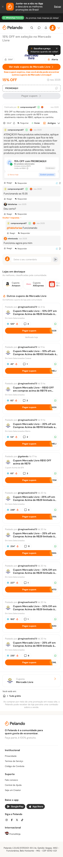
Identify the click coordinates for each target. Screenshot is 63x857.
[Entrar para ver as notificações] (46, 28)
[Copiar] (56, 88)
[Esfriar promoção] (4, 123)
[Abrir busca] (32, 28)
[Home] (4, 696)
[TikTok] (23, 820)
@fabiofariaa (14, 228)
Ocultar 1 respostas (10, 218)
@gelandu (23, 456)
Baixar (57, 6)
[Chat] (39, 28)
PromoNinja (14, 834)
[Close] (56, 48)
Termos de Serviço (14, 761)
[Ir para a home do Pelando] (12, 28)
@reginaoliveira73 (27, 306)
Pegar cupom (29, 95)
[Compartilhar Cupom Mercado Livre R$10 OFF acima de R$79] (55, 473)
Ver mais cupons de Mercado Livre (29, 66)
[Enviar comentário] (55, 259)
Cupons (24, 681)
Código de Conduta (14, 766)
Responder (22, 183)
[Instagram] (7, 820)
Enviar (37, 123)
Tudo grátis (15, 696)
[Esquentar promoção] (14, 123)
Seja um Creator (13, 790)
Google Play (17, 806)
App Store (38, 806)
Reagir (9, 183)
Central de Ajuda (13, 785)
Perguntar (24, 123)
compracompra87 (28, 107)
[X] (17, 820)
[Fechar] (3, 6)
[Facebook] (12, 820)
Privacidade (11, 756)
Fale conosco (11, 780)
